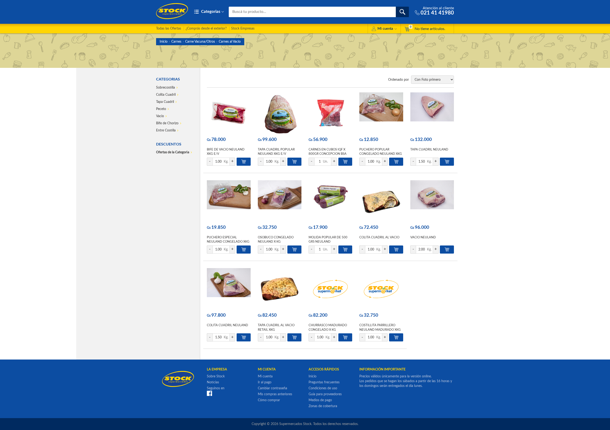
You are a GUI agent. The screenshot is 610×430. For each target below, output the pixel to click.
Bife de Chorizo (167, 123)
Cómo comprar (269, 400)
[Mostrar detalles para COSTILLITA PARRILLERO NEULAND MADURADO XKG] (381, 289)
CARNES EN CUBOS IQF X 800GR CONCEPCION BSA (327, 151)
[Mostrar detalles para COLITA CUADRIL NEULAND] (228, 289)
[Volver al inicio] (172, 11)
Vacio (160, 116)
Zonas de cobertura (323, 406)
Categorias (210, 12)
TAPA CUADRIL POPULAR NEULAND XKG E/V (276, 151)
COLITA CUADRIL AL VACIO (379, 237)
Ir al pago (264, 382)
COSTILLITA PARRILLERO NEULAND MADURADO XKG (380, 327)
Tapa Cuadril (165, 102)
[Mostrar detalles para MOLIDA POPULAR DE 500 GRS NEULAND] (330, 201)
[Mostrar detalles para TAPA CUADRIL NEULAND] (432, 113)
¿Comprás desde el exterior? (206, 28)
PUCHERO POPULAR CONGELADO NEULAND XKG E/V (380, 154)
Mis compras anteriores (275, 394)
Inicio (164, 41)
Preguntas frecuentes (324, 382)
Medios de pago (320, 400)
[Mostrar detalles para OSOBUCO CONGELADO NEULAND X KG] (279, 201)
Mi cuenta (385, 28)
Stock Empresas (242, 28)
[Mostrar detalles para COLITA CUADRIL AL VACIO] (381, 201)
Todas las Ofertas (168, 28)
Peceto (161, 109)
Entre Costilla (166, 130)
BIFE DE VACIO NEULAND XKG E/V (225, 151)
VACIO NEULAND (423, 237)
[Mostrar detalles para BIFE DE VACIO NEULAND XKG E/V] (228, 113)
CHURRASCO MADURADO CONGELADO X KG (328, 327)
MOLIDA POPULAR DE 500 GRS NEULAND (328, 239)
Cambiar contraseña (272, 388)
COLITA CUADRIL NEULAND (227, 325)
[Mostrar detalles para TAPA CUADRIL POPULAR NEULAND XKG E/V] (279, 113)
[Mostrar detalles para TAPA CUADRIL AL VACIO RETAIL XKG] (279, 289)
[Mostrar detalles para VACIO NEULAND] (432, 201)
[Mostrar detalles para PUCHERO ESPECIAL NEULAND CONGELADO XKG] (228, 201)
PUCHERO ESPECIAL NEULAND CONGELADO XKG (228, 239)
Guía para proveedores (325, 394)
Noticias (213, 382)
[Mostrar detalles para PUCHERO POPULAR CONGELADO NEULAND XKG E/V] (381, 113)
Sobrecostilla (165, 87)
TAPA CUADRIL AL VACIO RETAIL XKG (276, 327)
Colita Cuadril (166, 94)
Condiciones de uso (323, 388)
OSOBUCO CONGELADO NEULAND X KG (276, 239)
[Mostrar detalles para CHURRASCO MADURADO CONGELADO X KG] (330, 289)
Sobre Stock (216, 376)
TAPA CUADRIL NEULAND (429, 149)
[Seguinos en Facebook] (209, 393)
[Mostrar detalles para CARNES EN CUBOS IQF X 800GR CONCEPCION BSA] (330, 113)
